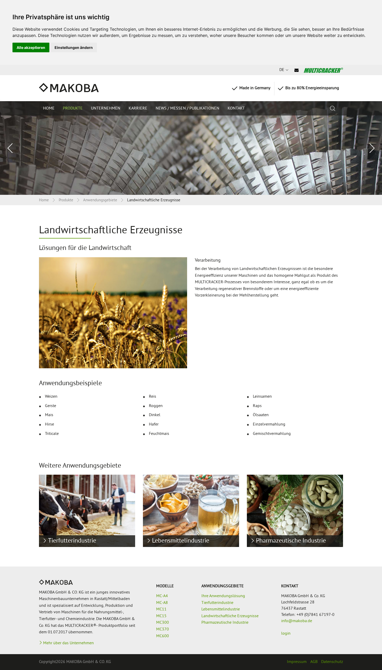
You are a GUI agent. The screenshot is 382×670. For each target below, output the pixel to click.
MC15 (161, 616)
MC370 (162, 629)
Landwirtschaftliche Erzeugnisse (230, 616)
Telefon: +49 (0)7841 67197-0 (307, 614)
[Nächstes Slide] (371, 148)
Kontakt (236, 108)
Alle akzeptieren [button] (31, 47)
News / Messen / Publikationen (187, 108)
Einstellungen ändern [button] (74, 47)
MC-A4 (162, 596)
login (286, 633)
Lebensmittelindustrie (220, 609)
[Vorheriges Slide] (10, 148)
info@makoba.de (296, 621)
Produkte (73, 108)
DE (281, 70)
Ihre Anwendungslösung (223, 596)
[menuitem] (49, 108)
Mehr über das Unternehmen (68, 643)
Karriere (138, 108)
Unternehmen (105, 108)
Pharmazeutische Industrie (224, 622)
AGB (314, 662)
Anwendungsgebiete (100, 200)
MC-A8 (162, 602)
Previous (19, 508)
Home (49, 108)
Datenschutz (332, 662)
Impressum (297, 662)
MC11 (161, 609)
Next (362, 508)
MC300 (162, 622)
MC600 (162, 636)
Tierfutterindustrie (217, 602)
